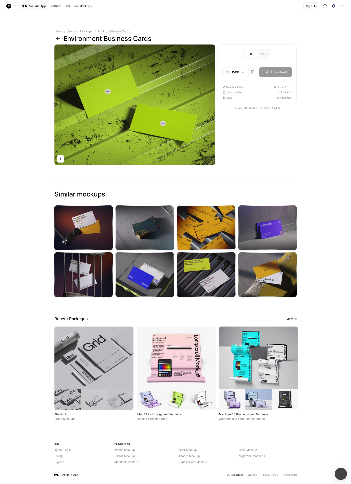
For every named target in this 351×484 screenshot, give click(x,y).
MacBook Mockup (126, 462)
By (235, 474)
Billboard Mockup (188, 456)
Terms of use (290, 474)
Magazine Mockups (252, 456)
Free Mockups (82, 6)
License (252, 474)
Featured (55, 6)
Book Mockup (248, 449)
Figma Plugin (62, 449)
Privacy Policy (270, 474)
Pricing (58, 456)
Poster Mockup (187, 449)
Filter (67, 6)
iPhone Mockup (124, 449)
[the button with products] (11, 6)
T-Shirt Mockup (124, 456)
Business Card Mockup (192, 462)
